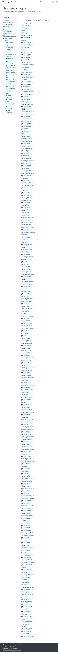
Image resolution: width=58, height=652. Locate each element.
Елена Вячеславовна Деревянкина (25, 212)
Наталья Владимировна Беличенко (26, 86)
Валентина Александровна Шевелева (26, 608)
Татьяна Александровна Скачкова (25, 518)
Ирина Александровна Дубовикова (25, 237)
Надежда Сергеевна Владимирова (26, 133)
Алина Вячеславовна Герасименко (25, 155)
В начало (5, 11)
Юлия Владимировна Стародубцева (25, 539)
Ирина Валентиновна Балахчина (25, 59)
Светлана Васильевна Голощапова (26, 177)
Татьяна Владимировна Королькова (25, 332)
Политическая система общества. (36, 20)
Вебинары (10, 56)
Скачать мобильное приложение (12, 650)
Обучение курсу (10, 112)
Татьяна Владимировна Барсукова (25, 67)
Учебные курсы (10, 103)
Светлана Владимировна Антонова (26, 47)
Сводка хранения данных (10, 648)
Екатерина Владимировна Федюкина (26, 565)
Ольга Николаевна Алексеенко (25, 30)
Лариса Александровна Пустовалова (25, 470)
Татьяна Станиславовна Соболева (25, 527)
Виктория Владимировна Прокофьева (26, 464)
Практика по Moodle (31, 11)
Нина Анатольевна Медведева (25, 380)
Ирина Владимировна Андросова (25, 39)
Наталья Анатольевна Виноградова (26, 128)
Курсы (11, 11)
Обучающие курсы (19, 11)
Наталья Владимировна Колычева (26, 311)
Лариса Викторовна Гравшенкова (25, 188)
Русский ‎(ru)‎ (14, 2)
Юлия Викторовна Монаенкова (25, 392)
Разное (8, 110)
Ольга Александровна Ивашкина (25, 266)
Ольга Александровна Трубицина (25, 550)
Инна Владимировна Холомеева (25, 582)
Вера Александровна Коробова (25, 320)
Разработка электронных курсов (10, 47)
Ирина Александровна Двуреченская (25, 204)
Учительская (9, 105)
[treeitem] (9, 20)
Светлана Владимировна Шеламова (26, 613)
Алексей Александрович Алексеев (26, 25)
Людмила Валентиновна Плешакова (26, 453)
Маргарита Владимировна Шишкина (26, 624)
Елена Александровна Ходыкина (25, 577)
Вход (55, 2)
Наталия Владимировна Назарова (26, 401)
